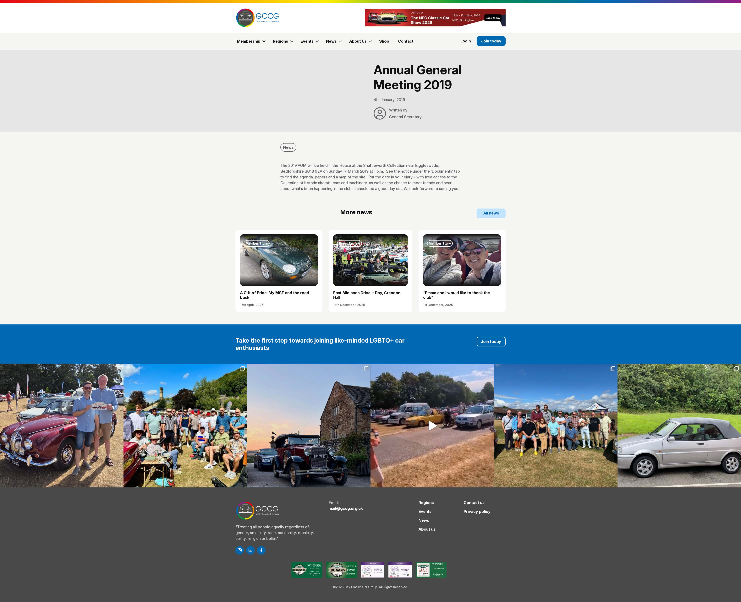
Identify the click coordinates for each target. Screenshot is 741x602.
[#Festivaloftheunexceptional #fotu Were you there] (679, 425)
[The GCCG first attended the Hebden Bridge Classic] (185, 425)
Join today (491, 41)
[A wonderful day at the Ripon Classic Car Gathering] (556, 425)
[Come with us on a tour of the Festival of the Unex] (432, 425)
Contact (406, 41)
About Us (358, 41)
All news (491, 213)
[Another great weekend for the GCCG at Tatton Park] (62, 425)
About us (427, 529)
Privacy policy (477, 511)
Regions (280, 41)
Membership (248, 41)
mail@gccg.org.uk (346, 508)
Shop (384, 41)
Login (465, 41)
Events (307, 41)
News (331, 41)
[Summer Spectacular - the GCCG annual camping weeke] (308, 425)
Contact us (474, 502)
